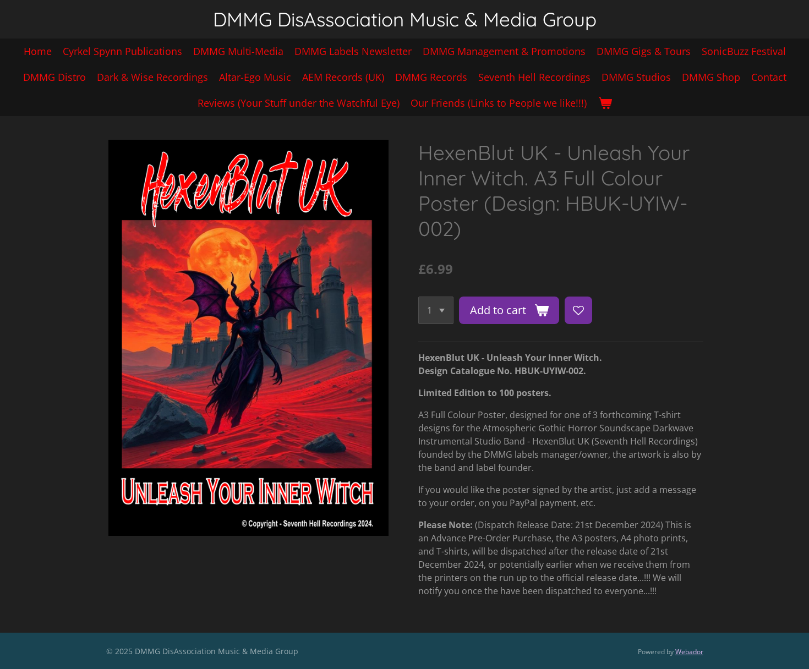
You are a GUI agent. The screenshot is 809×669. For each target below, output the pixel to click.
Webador (689, 652)
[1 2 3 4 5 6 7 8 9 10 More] (435, 310)
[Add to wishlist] (578, 310)
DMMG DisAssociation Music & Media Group (405, 19)
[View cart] (604, 103)
